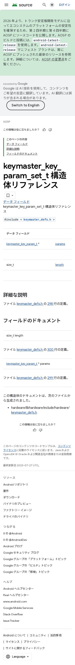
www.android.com (15, 601)
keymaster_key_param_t (22, 244)
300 (50, 350)
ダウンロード (11, 497)
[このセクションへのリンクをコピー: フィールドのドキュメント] (66, 321)
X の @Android (12, 533)
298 (50, 304)
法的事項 (55, 635)
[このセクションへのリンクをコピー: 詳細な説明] (32, 295)
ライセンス (13, 641)
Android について (14, 635)
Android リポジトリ (15, 484)
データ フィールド (16, 202)
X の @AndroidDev (15, 540)
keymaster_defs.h (38, 219)
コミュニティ (38, 635)
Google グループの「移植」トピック (26, 572)
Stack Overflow (13, 614)
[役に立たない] (50, 130)
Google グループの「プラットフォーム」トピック (34, 559)
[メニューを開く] (6, 5)
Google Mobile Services (18, 608)
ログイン (64, 5)
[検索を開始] (44, 4)
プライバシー (32, 641)
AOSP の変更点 (53, 59)
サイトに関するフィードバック (25, 648)
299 (50, 378)
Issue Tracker (11, 621)
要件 (6, 491)
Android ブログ (13, 546)
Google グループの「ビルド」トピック (27, 565)
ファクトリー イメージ (17, 510)
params (60, 244)
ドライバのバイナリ (15, 516)
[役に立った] (44, 130)
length (59, 265)
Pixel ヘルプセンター (16, 595)
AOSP (6, 121)
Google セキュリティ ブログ (21, 552)
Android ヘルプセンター (18, 588)
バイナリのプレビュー (17, 504)
